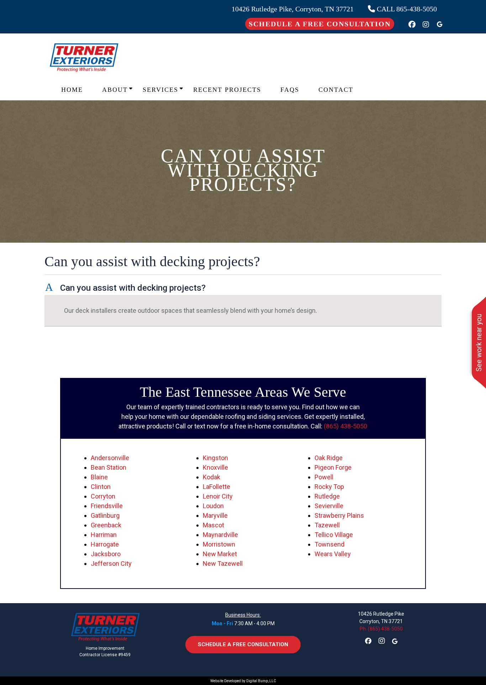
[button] (243, 288)
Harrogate (105, 544)
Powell (324, 477)
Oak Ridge (329, 458)
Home (72, 89)
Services (160, 89)
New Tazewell (223, 563)
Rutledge (327, 496)
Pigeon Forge (333, 467)
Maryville (215, 515)
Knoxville (215, 467)
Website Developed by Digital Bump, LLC (243, 681)
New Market (220, 554)
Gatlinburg (105, 515)
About (115, 89)
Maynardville (220, 534)
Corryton (103, 496)
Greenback (106, 525)
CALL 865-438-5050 (406, 9)
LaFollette (216, 486)
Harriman (104, 534)
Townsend (329, 544)
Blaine (99, 477)
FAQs (289, 89)
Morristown (219, 544)
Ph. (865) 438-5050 (381, 629)
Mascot (213, 525)
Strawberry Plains (339, 515)
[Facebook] (412, 24)
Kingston (215, 458)
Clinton (101, 486)
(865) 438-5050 (345, 426)
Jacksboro (106, 554)
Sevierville (329, 506)
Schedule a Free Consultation (320, 24)
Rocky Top (329, 486)
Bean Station (108, 467)
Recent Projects (227, 89)
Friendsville (107, 506)
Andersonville (110, 458)
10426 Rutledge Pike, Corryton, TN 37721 (293, 9)
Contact (335, 89)
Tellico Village (334, 534)
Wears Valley (333, 554)
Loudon (213, 506)
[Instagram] (426, 24)
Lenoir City (218, 496)
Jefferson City (111, 563)
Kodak (211, 477)
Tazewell (327, 525)
